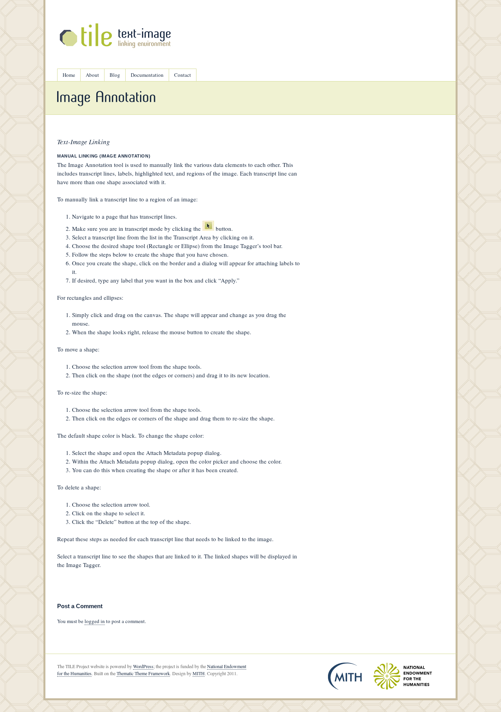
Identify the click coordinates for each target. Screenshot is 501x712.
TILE (116, 35)
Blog (115, 74)
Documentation (147, 74)
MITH (199, 673)
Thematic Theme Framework (143, 673)
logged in (95, 621)
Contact (182, 74)
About (92, 74)
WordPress (143, 666)
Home (69, 74)
